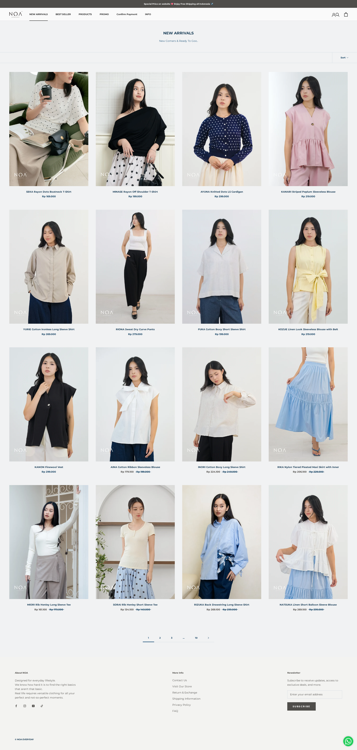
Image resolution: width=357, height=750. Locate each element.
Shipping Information (186, 698)
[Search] (338, 14)
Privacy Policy (181, 704)
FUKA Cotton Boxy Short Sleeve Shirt (222, 329)
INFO (148, 14)
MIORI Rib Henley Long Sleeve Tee (49, 604)
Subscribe (301, 706)
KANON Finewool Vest (49, 467)
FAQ (175, 711)
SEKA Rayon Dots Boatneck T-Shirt (48, 191)
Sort (343, 57)
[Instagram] (24, 706)
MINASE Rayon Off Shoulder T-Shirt (135, 191)
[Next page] (208, 638)
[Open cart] (346, 14)
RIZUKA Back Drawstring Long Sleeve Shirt (221, 604)
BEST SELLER (63, 14)
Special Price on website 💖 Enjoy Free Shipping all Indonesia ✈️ (178, 4)
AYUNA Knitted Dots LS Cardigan (222, 191)
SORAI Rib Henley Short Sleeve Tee (135, 604)
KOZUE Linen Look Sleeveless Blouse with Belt (308, 329)
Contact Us (179, 680)
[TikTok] (42, 706)
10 (196, 637)
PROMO (104, 14)
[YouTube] (33, 706)
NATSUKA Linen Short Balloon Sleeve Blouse (308, 604)
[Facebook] (16, 706)
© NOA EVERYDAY (24, 739)
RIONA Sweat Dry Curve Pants (135, 329)
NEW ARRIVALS (38, 14)
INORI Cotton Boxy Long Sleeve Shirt (221, 467)
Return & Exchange (184, 692)
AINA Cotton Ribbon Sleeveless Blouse (135, 467)
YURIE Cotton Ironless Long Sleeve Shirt (49, 329)
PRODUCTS (85, 14)
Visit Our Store (182, 686)
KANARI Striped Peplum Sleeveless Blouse (308, 191)
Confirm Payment (127, 14)
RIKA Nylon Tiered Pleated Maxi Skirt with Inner (308, 467)
